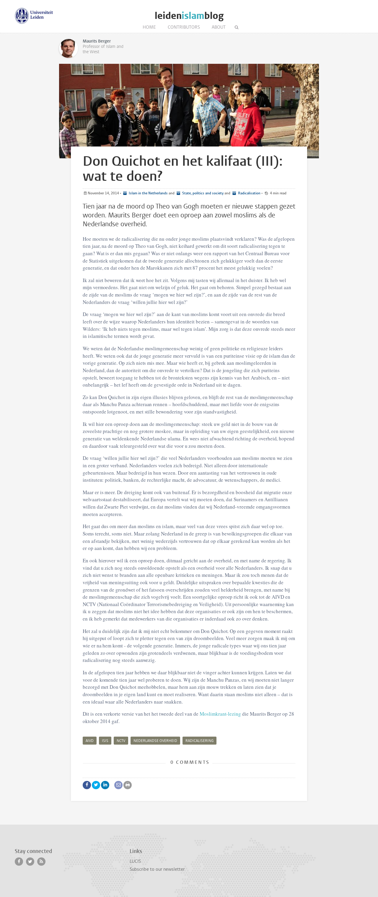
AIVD (90, 740)
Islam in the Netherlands (148, 193)
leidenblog (189, 15)
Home (149, 27)
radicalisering (199, 740)
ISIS (105, 740)
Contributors (184, 27)
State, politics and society (202, 193)
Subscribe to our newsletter (157, 869)
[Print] (127, 785)
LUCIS (135, 861)
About (219, 27)
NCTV (121, 740)
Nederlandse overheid (155, 740)
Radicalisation (248, 193)
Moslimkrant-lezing (220, 713)
